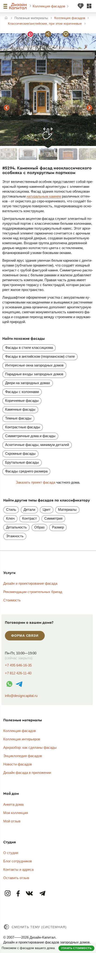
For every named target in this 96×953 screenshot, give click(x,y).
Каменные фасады (20, 409)
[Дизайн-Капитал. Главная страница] (18, 6)
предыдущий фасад (6, 107)
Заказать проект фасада (35, 482)
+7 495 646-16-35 (18, 665)
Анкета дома (13, 804)
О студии (10, 853)
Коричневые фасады (22, 400)
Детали (29, 509)
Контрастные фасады (22, 427)
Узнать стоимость (76, 948)
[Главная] (6, 18)
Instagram (8, 893)
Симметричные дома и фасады (30, 436)
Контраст (29, 518)
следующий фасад (89, 107)
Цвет (47, 509)
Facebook (18, 893)
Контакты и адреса (18, 869)
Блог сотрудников (17, 861)
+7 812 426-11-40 (18, 673)
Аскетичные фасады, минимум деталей (37, 445)
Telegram (42, 893)
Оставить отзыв (16, 878)
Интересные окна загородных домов (34, 365)
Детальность (16, 527)
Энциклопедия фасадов (22, 756)
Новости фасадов (17, 764)
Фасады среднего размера (26, 471)
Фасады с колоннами (22, 392)
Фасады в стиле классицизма (29, 348)
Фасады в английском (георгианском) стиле (40, 356)
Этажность (15, 536)
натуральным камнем (44, 196)
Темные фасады (18, 418)
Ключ (10, 518)
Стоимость (12, 600)
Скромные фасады (20, 453)
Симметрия (53, 518)
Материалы (67, 509)
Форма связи (24, 635)
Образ (39, 527)
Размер (58, 527)
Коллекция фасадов (49, 6)
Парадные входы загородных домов (34, 374)
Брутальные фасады (22, 462)
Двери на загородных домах (27, 383)
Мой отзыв (12, 821)
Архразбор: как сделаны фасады (30, 747)
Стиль (11, 509)
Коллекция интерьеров (21, 739)
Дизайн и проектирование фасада (30, 583)
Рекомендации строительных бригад (32, 592)
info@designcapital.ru (21, 696)
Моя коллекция (15, 813)
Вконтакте (29, 893)
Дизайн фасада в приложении (27, 773)
